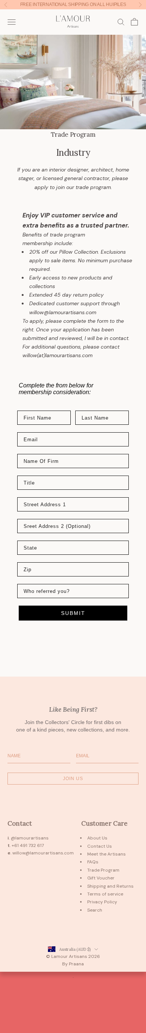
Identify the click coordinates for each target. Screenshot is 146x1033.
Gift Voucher (101, 878)
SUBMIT (73, 613)
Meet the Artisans (106, 854)
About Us (97, 838)
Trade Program (103, 870)
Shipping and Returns (110, 886)
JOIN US (73, 778)
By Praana (73, 964)
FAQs (92, 862)
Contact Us (99, 846)
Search (94, 910)
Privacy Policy (102, 902)
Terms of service (105, 894)
